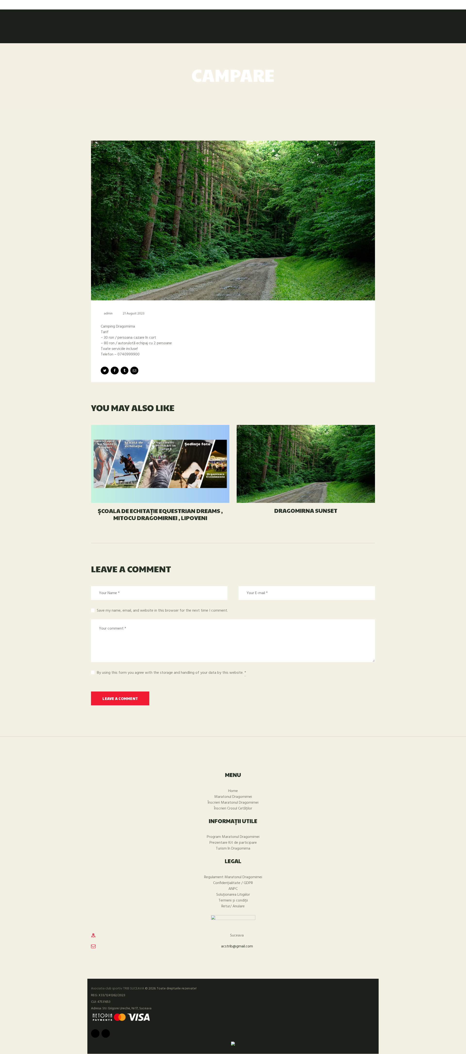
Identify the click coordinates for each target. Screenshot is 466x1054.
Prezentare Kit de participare (233, 843)
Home (233, 791)
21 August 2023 (133, 313)
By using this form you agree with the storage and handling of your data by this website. (171, 673)
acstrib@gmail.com (237, 946)
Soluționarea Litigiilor (233, 895)
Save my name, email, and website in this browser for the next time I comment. (162, 611)
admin (108, 313)
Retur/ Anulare (233, 906)
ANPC (233, 889)
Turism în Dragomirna (233, 848)
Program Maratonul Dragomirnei (233, 837)
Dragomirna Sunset (305, 510)
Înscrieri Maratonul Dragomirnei (233, 803)
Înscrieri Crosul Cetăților (233, 808)
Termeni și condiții (233, 900)
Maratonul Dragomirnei (233, 797)
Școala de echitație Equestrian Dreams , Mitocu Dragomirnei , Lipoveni (160, 514)
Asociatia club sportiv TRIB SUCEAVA (117, 988)
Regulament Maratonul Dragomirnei (233, 877)
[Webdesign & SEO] (233, 1044)
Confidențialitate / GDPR (233, 883)
